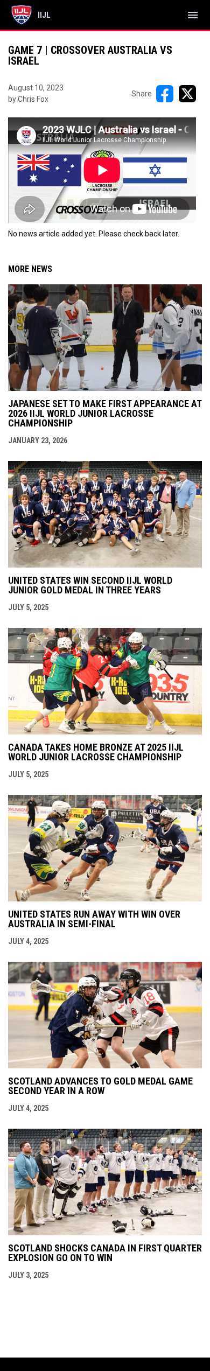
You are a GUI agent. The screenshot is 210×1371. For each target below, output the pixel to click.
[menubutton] (192, 15)
